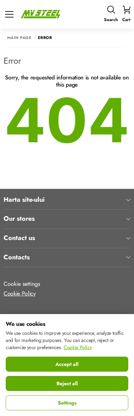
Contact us (19, 238)
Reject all (67, 383)
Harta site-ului (24, 200)
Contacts (17, 257)
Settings (67, 402)
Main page (19, 38)
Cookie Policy (20, 293)
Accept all (67, 364)
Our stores (19, 219)
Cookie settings (22, 284)
